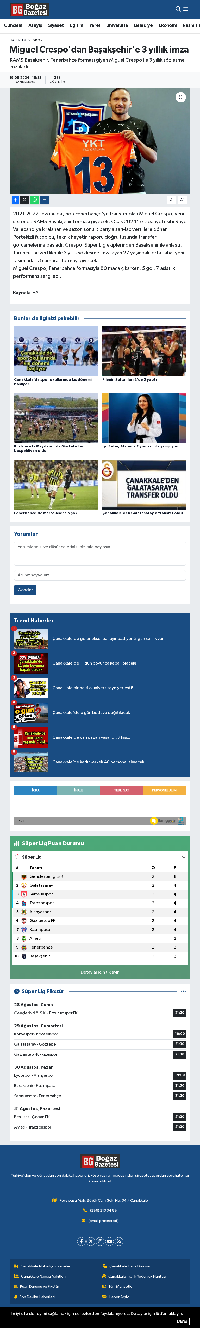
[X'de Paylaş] (24, 200)
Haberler (18, 40)
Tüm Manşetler (121, 1286)
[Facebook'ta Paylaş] (15, 200)
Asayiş (35, 25)
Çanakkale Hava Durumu (129, 1266)
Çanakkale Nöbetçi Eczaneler (45, 1266)
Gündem (13, 25)
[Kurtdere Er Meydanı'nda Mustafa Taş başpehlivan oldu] (56, 418)
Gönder (25, 590)
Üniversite (117, 25)
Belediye (143, 25)
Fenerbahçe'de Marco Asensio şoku (47, 513)
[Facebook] (81, 1241)
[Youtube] (109, 1241)
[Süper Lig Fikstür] (183, 991)
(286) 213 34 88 (103, 1211)
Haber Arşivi (119, 1297)
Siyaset (56, 25)
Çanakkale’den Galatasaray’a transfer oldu (142, 513)
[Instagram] (100, 1241)
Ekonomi (168, 25)
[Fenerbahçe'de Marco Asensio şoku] (56, 484)
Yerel (94, 25)
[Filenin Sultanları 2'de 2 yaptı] (144, 351)
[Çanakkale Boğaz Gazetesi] (29, 9)
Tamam (182, 1321)
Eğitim (76, 25)
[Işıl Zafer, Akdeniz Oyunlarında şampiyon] (144, 418)
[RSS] (119, 1241)
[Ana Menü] (185, 9)
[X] (90, 1241)
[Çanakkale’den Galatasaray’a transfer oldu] (144, 484)
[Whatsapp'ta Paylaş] (34, 200)
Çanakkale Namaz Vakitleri (43, 1276)
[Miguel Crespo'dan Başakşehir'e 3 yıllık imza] (100, 141)
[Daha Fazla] (44, 200)
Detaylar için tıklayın (100, 972)
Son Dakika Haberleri (37, 1297)
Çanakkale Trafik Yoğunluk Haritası (137, 1276)
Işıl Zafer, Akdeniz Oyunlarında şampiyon (140, 446)
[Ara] (178, 9)
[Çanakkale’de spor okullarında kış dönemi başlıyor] (56, 351)
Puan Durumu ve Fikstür (39, 1286)
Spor (38, 40)
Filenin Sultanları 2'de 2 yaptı (129, 380)
